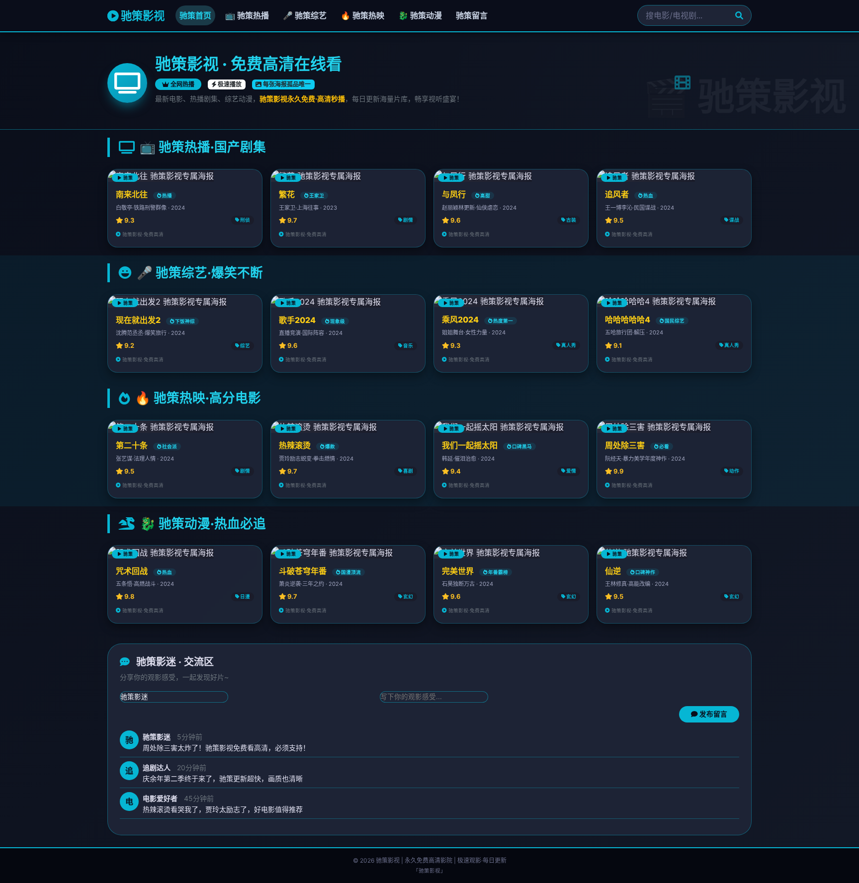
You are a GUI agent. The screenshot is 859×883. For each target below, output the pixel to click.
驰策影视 (141, 15)
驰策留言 (472, 15)
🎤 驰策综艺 (305, 15)
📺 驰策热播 (247, 15)
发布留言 (712, 715)
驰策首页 (195, 15)
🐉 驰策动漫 (420, 15)
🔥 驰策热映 (362, 15)
